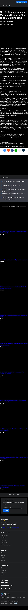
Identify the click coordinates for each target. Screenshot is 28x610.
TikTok (2, 575)
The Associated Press (6, 21)
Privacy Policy (4, 601)
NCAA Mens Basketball (6, 545)
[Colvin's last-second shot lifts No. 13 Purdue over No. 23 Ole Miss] (14, 474)
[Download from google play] (14, 527)
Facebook (3, 570)
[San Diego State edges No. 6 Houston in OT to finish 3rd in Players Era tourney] (14, 220)
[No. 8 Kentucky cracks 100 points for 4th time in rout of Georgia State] (14, 446)
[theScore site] (5, 2)
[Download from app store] (5, 527)
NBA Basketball (4, 535)
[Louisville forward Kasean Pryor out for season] (14, 248)
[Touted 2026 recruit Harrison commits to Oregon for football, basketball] (14, 360)
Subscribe (6, 510)
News (2, 557)
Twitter (2, 567)
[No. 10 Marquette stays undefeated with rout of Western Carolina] (14, 332)
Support (3, 555)
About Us (3, 552)
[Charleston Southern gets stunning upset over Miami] (14, 303)
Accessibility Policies (8, 603)
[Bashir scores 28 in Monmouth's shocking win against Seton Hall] (14, 389)
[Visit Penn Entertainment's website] (5, 594)
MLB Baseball (4, 542)
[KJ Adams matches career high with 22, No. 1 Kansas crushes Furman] (14, 275)
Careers (3, 560)
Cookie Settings (11, 601)
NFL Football (4, 537)
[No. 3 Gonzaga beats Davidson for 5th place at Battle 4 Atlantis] (14, 417)
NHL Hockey (4, 540)
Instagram (3, 572)
